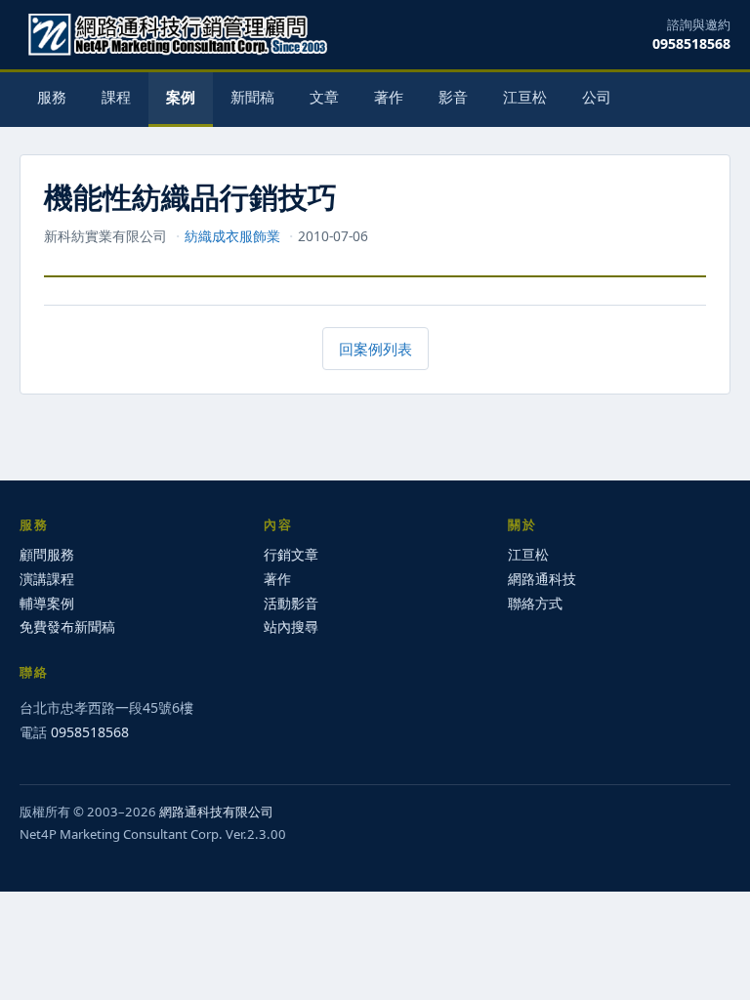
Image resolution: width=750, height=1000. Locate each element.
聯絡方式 (535, 603)
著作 (388, 97)
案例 (180, 97)
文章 (324, 97)
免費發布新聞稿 (67, 626)
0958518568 (691, 43)
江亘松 (525, 97)
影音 (453, 97)
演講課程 (47, 578)
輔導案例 (47, 603)
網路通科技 (542, 578)
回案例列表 (375, 348)
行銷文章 (291, 554)
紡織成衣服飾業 (232, 236)
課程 (116, 97)
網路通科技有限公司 (216, 811)
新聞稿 (252, 97)
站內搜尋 (291, 626)
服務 (51, 97)
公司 (596, 97)
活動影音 (291, 603)
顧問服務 (47, 554)
